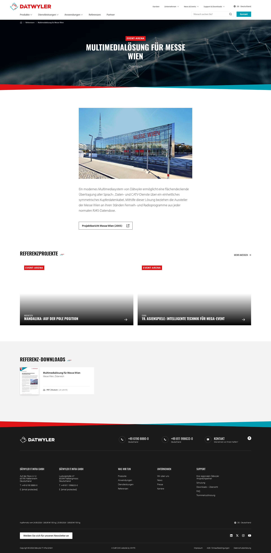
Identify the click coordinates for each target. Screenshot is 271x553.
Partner (111, 14)
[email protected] (30, 489)
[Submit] (230, 14)
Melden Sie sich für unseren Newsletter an (46, 535)
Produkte (25, 14)
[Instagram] (243, 535)
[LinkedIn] (231, 535)
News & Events (190, 6)
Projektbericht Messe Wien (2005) (102, 225)
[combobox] (212, 14)
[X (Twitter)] (237, 535)
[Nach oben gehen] (249, 438)
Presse (160, 484)
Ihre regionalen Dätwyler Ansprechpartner (207, 477)
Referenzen (95, 14)
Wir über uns (163, 476)
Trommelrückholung (205, 495)
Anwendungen (72, 14)
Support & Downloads (213, 6)
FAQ (198, 491)
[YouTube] (249, 535)
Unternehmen (170, 6)
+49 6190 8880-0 (29, 485)
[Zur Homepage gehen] (30, 4)
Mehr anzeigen (241, 255)
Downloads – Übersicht (207, 486)
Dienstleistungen (47, 14)
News (159, 480)
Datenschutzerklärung (242, 548)
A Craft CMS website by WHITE (123, 548)
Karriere (156, 6)
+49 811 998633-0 (69, 485)
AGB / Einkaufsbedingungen (218, 548)
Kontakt (244, 14)
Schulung (200, 482)
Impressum (198, 548)
